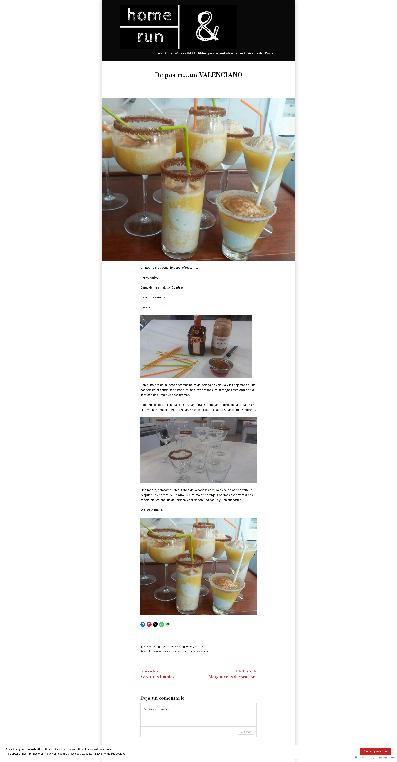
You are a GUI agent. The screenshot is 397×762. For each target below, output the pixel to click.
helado (147, 651)
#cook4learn (225, 54)
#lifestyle (205, 54)
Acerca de (255, 54)
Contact (271, 54)
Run (167, 54)
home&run (149, 647)
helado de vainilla (163, 651)
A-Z (242, 54)
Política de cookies (114, 754)
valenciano (181, 651)
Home (155, 54)
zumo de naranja (198, 651)
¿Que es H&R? (185, 54)
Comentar (246, 731)
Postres (198, 647)
